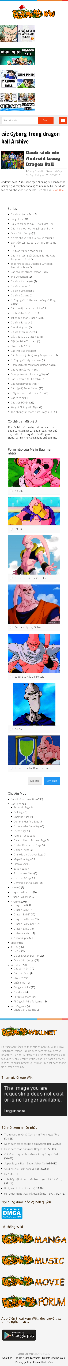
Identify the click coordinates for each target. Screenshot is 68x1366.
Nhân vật (16, 901)
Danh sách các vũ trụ (22, 313)
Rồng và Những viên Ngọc (25, 407)
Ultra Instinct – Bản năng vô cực (21, 1168)
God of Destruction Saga (27, 845)
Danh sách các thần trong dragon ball (32, 365)
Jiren (6, 1174)
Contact (37, 1362)
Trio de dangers (19, 276)
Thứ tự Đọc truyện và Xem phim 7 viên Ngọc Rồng (31, 1134)
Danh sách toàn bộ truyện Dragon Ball (25, 1149)
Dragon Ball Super (24, 924)
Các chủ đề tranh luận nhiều (26, 308)
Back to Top (47, 1362)
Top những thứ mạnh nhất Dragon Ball (32, 412)
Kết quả (34, 780)
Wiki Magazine (19, 1006)
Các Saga (30, 175)
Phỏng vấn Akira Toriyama (28, 1001)
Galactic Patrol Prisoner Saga (30, 840)
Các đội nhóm (21, 968)
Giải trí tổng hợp (19, 327)
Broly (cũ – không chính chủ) (19, 1188)
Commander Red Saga (26, 821)
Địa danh (19, 992)
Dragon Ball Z (21, 928)
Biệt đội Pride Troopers (24, 341)
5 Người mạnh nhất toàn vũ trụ (28, 393)
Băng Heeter (18, 219)
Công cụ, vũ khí (22, 987)
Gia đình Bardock (20, 322)
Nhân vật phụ (21, 938)
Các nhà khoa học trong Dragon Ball (31, 228)
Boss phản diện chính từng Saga (29, 374)
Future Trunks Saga (24, 835)
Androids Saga (55, 171)
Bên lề (17, 951)
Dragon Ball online (21, 897)
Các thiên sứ (18, 397)
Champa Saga (21, 816)
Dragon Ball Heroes (22, 892)
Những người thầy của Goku (26, 360)
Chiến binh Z (18, 346)
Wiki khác (16, 965)
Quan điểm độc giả (21, 233)
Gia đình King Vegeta (22, 281)
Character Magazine (25, 1009)
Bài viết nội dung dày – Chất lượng (29, 223)
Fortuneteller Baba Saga (27, 826)
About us (7, 1357)
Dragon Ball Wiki (25, 1353)
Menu (63, 120)
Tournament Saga (24, 873)
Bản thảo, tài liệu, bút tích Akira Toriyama (33, 242)
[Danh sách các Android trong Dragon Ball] (12, 160)
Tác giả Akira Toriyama (27, 1357)
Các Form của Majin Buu (24, 369)
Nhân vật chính (22, 933)
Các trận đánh (21, 973)
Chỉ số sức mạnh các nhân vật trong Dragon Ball (31, 1154)
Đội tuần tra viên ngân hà (25, 250)
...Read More (57, 190)
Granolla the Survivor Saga (28, 854)
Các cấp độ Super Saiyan (24, 388)
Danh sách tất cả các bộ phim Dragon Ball (27, 1143)
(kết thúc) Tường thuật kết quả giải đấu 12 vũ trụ (30, 1193)
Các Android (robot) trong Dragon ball (32, 355)
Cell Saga (19, 812)
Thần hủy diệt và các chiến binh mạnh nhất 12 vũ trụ (33, 1179)
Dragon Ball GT (22, 914)
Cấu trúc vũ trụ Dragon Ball (26, 336)
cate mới (16, 887)
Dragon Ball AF (22, 909)
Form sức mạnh (22, 996)
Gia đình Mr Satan (21, 290)
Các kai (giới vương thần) (24, 383)
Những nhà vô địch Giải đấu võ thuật (31, 238)
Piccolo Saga (21, 864)
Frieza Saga (20, 831)
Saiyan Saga (20, 868)
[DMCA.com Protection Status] (11, 1218)
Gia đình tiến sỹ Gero (22, 214)
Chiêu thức (20, 978)
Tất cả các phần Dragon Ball (26, 317)
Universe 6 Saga (23, 878)
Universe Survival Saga (26, 882)
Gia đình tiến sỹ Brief (22, 332)
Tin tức (14, 947)
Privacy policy (23, 1362)
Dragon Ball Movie (24, 919)
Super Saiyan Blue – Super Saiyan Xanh (26, 1163)
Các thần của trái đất (22, 350)
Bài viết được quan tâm (24, 799)
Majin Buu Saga (22, 859)
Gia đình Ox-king (20, 295)
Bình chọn (52, 780)
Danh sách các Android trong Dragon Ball (43, 158)
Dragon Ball (20, 905)
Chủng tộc (39, 175)
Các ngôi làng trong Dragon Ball (28, 272)
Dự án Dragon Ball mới (26, 955)
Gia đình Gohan (19, 286)
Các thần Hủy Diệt (21, 402)
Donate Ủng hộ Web (53, 1357)
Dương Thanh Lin (36, 171)
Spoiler (15, 942)
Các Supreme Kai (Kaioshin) (26, 379)
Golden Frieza (21, 849)
